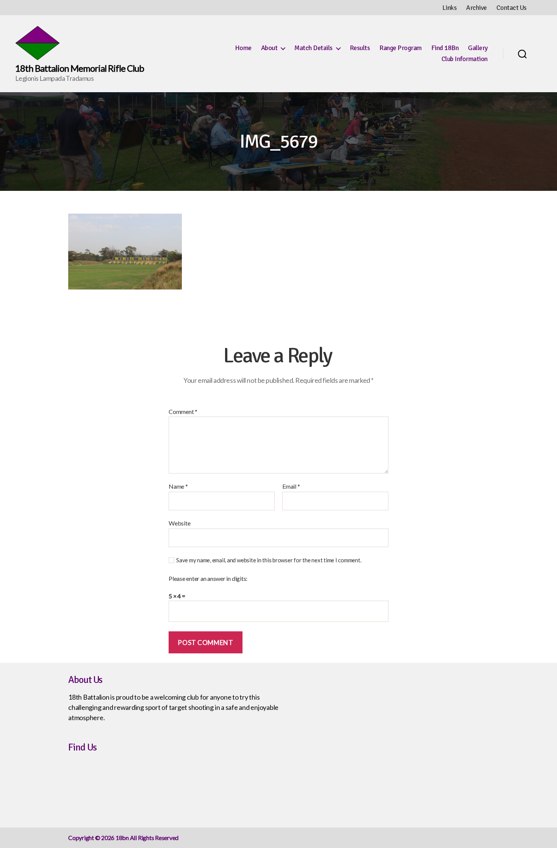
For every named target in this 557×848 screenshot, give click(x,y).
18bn (122, 837)
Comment (183, 411)
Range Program (400, 48)
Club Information (464, 59)
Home (243, 48)
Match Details (313, 48)
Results (360, 48)
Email (291, 486)
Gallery (478, 48)
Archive (476, 8)
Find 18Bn (445, 48)
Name (178, 486)
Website (179, 523)
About (269, 48)
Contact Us (511, 8)
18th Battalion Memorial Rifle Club (79, 68)
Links (449, 8)
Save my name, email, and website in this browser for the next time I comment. (268, 560)
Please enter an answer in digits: (208, 578)
